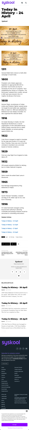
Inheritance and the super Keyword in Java (22, 254)
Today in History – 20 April (9, 232)
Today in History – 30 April (14, 287)
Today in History (19, 237)
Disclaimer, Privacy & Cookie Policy (15, 428)
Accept (15, 424)
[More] (18, 244)
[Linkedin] (20, 271)
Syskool (5, 21)
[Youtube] (18, 275)
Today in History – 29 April (14, 303)
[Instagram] (16, 271)
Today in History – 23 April (9, 221)
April (7, 237)
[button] (27, 411)
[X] (24, 271)
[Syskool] (5, 269)
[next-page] (5, 331)
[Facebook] (12, 271)
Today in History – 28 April (14, 319)
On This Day (11, 237)
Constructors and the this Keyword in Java (7, 254)
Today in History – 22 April (9, 224)
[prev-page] (2, 331)
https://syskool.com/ (19, 264)
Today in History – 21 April (9, 228)
